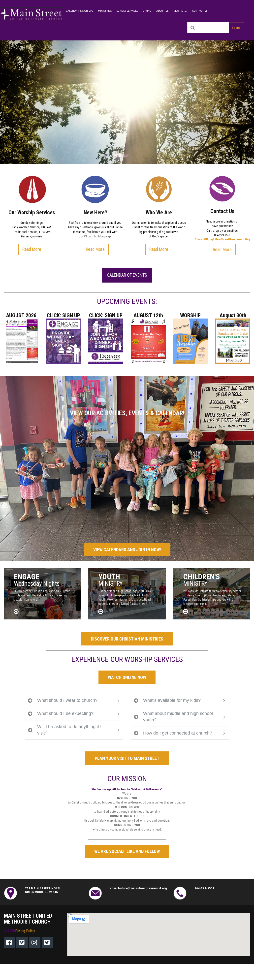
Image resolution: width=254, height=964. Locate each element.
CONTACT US (199, 11)
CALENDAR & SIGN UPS (79, 11)
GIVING (147, 11)
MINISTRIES (105, 11)
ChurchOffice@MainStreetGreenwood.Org (222, 239)
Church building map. (98, 236)
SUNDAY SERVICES (127, 11)
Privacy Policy (25, 931)
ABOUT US (162, 11)
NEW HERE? (180, 11)
